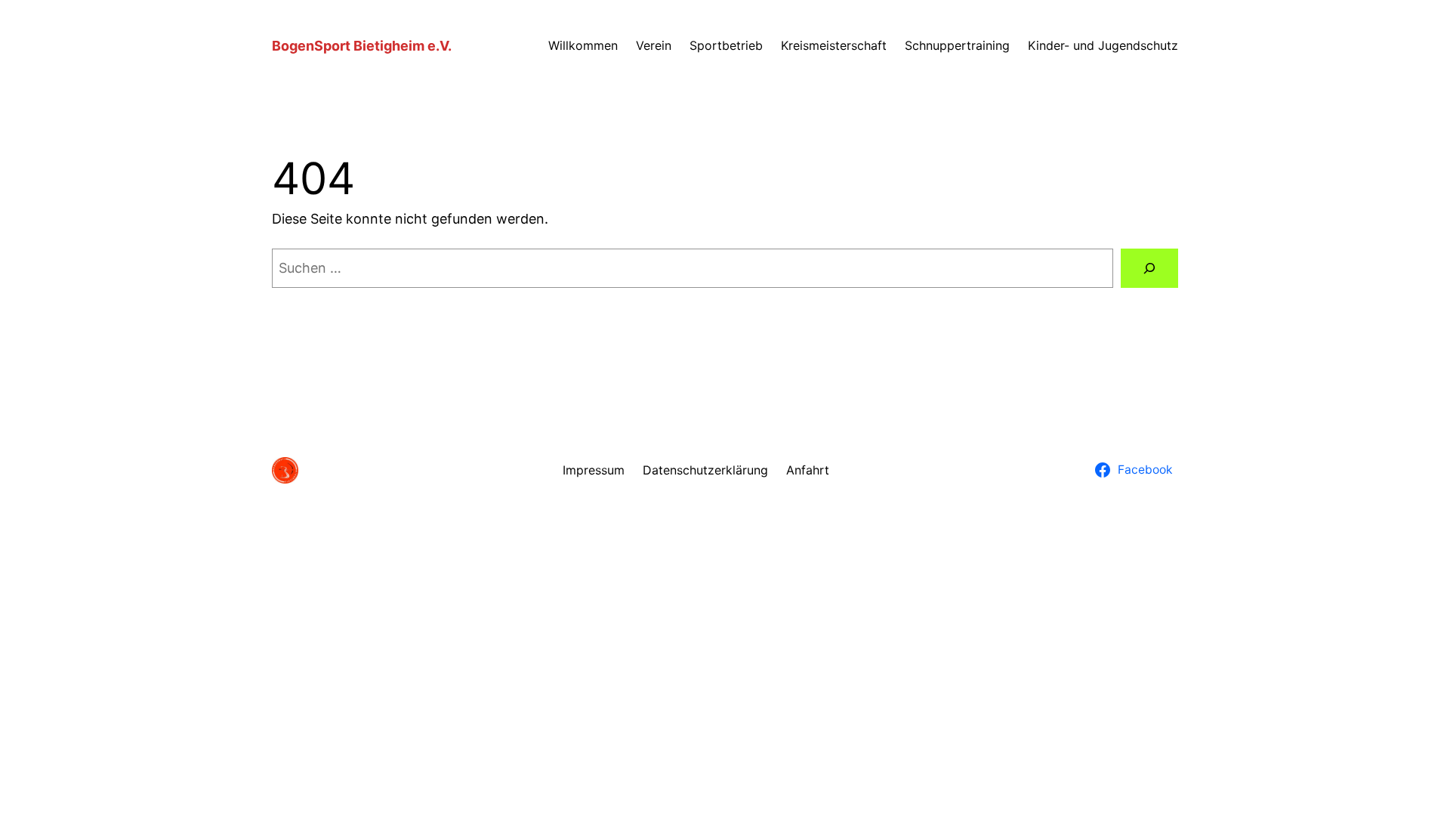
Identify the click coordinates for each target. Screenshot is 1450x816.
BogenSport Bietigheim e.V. (362, 46)
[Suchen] (1149, 268)
